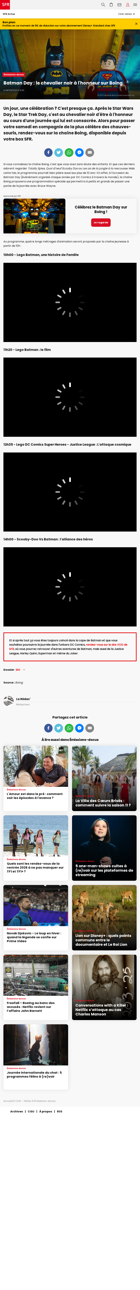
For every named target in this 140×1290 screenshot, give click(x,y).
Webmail (119, 4)
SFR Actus (9, 14)
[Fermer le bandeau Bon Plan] (136, 24)
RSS (59, 1111)
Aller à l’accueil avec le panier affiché (111, 4)
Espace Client (128, 4)
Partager (48, 152)
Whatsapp (69, 152)
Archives (16, 1111)
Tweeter (58, 152)
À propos (45, 1111)
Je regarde (101, 222)
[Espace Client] (128, 4)
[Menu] (136, 4)
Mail (89, 152)
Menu (135, 4)
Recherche (103, 4)
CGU (31, 1111)
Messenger (79, 152)
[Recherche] (103, 4)
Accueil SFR (5, 5)
